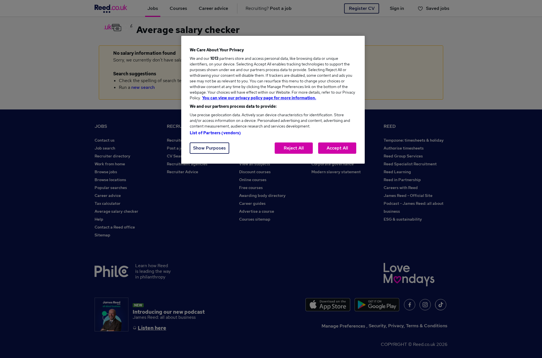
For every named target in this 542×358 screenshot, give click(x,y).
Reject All (294, 148)
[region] (273, 100)
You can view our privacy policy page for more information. (259, 97)
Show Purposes (209, 148)
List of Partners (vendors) (215, 132)
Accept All (337, 148)
